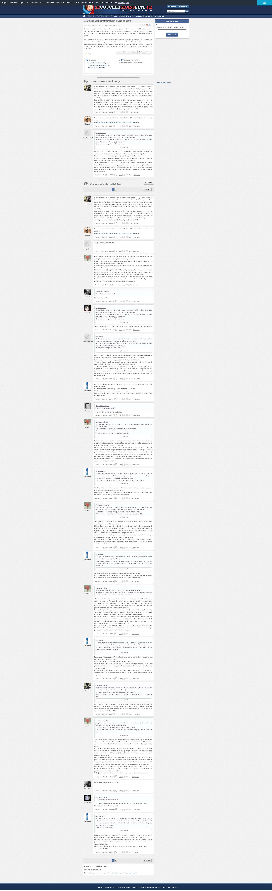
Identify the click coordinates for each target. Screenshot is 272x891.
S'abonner (148, 183)
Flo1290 (87, 313)
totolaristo (87, 390)
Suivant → (147, 190)
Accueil (100, 887)
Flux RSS (134, 887)
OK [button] (265, 3)
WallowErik (87, 802)
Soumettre (108, 16)
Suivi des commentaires (124, 16)
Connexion (183, 6)
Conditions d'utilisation (146, 887)
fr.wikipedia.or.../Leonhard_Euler (98, 63)
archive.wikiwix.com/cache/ (96, 67)
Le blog (118, 887)
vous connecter (116, 873)
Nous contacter (173, 887)
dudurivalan (87, 297)
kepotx (87, 93)
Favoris (138, 16)
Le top (89, 16)
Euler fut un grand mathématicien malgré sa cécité (107, 21)
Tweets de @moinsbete (163, 83)
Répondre (137, 112)
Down (127, 112)
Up (124, 112)
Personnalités (112, 25)
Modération (148, 16)
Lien (120, 112)
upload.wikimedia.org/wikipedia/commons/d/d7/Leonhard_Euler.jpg (116, 122)
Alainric (87, 411)
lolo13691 (87, 788)
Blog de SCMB (160, 16)
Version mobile (109, 887)
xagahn (98, 133)
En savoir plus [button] (123, 3)
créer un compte (131, 873)
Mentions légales (160, 887)
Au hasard (98, 16)
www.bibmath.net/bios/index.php (98, 65)
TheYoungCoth (88, 138)
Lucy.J (87, 690)
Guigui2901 (87, 249)
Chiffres (119, 25)
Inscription (172, 6)
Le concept (126, 887)
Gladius (94, 25)
